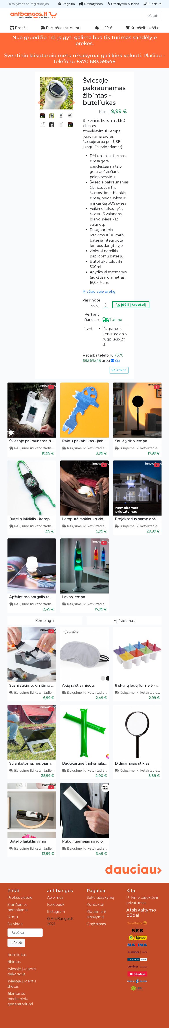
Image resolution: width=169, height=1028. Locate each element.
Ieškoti (152, 16)
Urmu (12, 917)
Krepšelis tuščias (144, 28)
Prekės (20, 28)
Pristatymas (93, 4)
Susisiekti (154, 4)
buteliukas (16, 955)
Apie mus (55, 897)
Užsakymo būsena (124, 4)
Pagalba (68, 4)
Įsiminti (121, 370)
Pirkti (13, 890)
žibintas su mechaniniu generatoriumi (20, 998)
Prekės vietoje (19, 897)
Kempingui (45, 621)
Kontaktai (95, 904)
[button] (40, 102)
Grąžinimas (96, 924)
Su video (15, 924)
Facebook (55, 904)
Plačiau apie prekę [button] (99, 291)
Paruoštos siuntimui (63, 28)
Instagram (56, 912)
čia (117, 361)
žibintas (13, 962)
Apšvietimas (124, 621)
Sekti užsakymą (100, 897)
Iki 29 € (105, 28)
